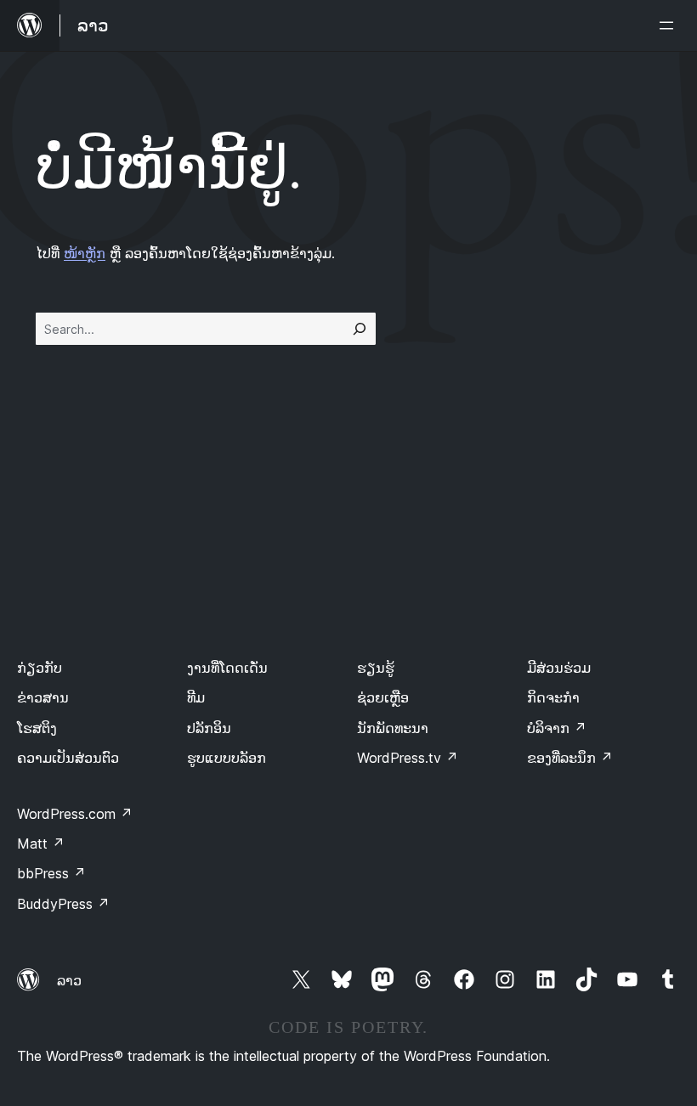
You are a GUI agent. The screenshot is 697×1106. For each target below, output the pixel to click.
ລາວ (69, 980)
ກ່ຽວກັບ (39, 667)
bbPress (51, 873)
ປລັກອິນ (209, 727)
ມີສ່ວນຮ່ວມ (559, 667)
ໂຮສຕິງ (37, 727)
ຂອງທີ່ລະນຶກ (570, 757)
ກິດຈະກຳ (553, 697)
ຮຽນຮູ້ (375, 667)
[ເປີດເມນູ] (670, 25)
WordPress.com (75, 813)
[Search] (359, 328)
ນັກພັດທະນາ (392, 727)
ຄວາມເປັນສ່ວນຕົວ (68, 757)
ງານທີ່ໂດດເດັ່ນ (227, 667)
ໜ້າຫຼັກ (84, 253)
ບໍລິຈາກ (556, 727)
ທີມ (196, 697)
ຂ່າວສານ (43, 697)
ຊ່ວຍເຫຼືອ (383, 697)
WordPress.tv (407, 757)
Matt (41, 843)
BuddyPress (63, 903)
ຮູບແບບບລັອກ (226, 757)
